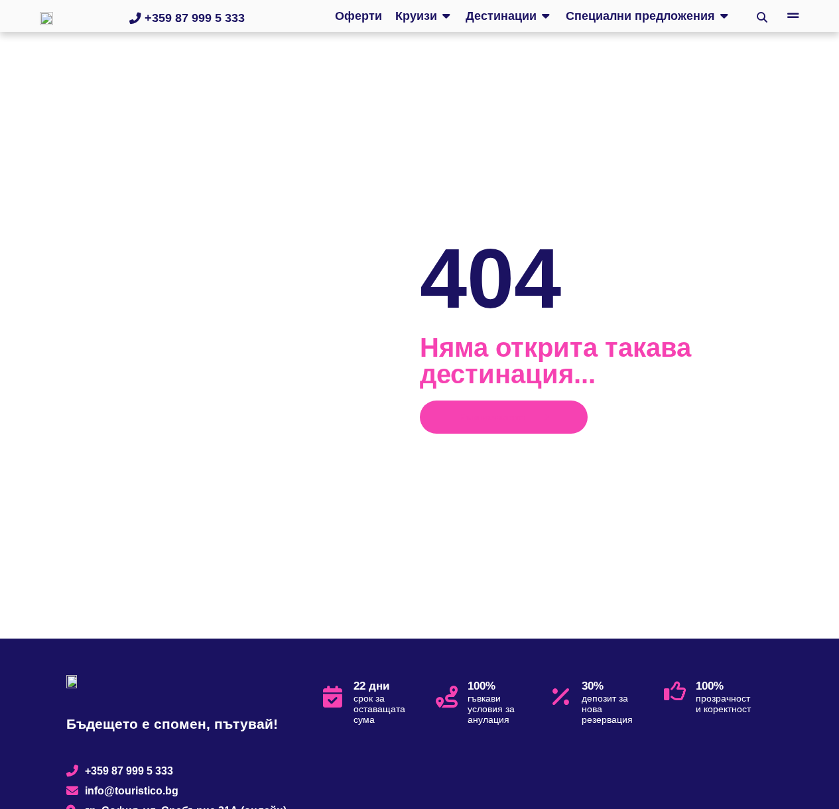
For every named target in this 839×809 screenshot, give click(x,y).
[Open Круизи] (446, 16)
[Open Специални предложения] (724, 16)
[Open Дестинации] (546, 16)
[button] (793, 16)
